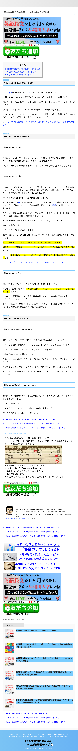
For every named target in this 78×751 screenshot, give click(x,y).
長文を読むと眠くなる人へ (46, 736)
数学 (10, 92)
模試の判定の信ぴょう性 (61, 734)
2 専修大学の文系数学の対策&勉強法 (20, 72)
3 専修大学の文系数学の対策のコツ (20, 74)
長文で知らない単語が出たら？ (45, 734)
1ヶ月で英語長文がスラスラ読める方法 (17, 518)
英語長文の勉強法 (15, 734)
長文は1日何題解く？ (28, 734)
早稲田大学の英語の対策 (30, 736)
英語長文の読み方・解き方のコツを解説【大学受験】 (36, 630)
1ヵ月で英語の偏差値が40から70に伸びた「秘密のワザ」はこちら (35, 262)
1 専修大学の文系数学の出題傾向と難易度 (23, 69)
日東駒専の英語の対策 (16, 736)
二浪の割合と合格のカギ (62, 736)
